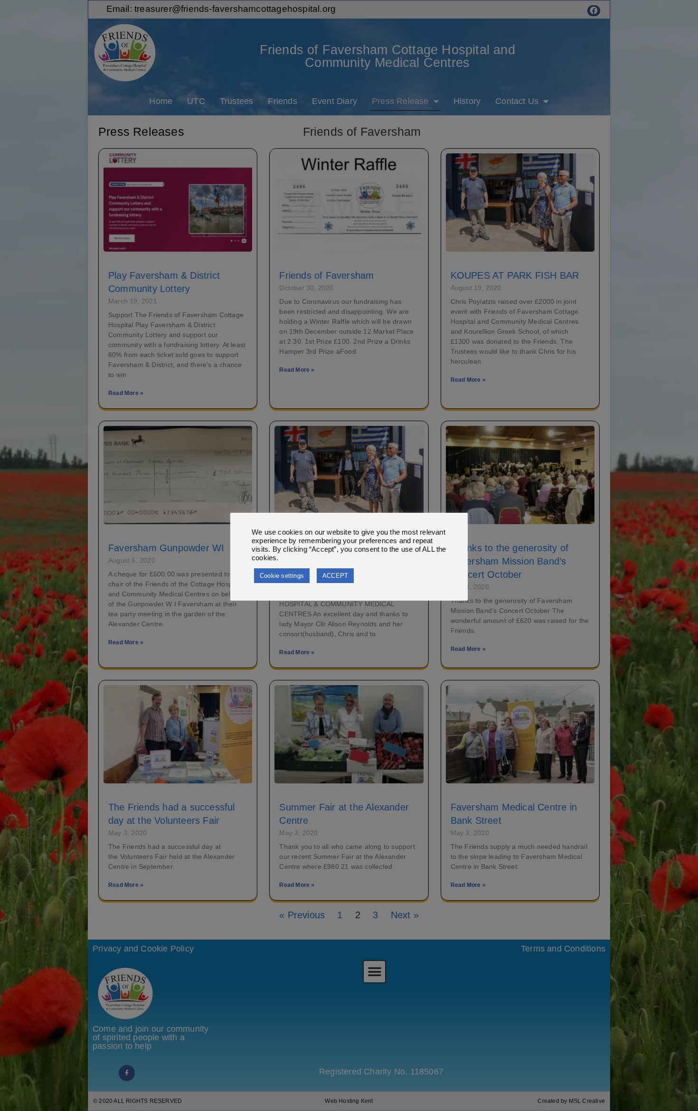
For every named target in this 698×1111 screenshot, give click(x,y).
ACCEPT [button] (335, 575)
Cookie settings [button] (282, 575)
